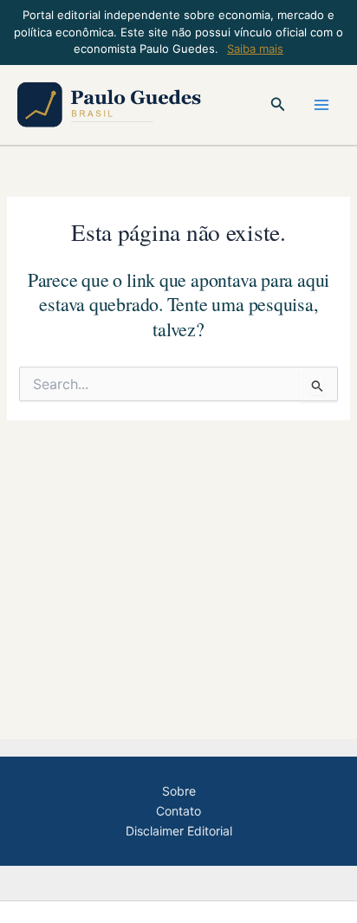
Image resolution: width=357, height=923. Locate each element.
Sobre (179, 790)
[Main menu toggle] (321, 105)
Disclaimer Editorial (179, 830)
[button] (278, 104)
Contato (178, 810)
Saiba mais (255, 48)
